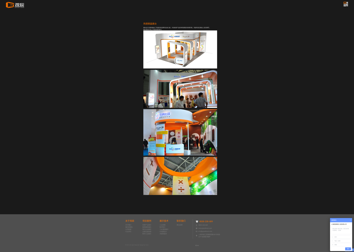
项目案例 (146, 221)
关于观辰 (129, 221)
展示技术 (164, 221)
